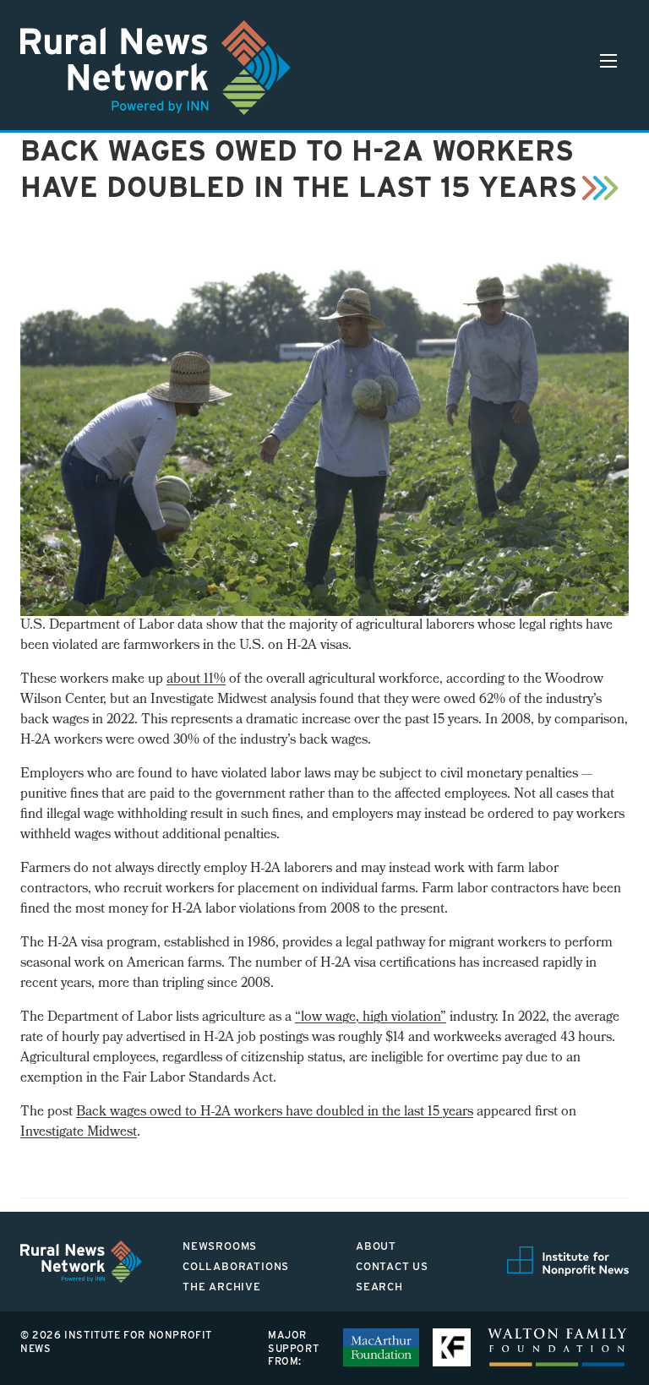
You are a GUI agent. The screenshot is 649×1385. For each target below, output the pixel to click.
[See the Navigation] (608, 61)
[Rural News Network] (155, 67)
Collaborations (236, 1266)
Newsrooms (220, 1246)
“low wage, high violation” (370, 1017)
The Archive (222, 1286)
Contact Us (392, 1266)
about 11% (196, 679)
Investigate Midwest (78, 1132)
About (376, 1246)
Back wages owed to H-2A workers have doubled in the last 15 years (274, 1112)
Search (379, 1286)
